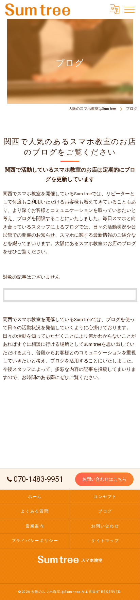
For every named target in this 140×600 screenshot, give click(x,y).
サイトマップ (105, 540)
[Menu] (129, 9)
